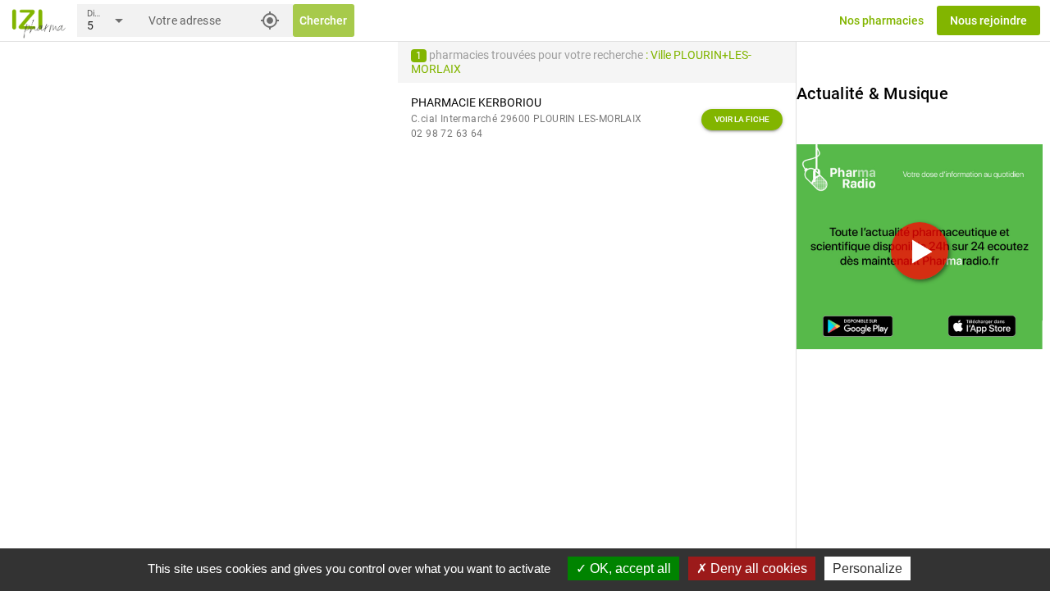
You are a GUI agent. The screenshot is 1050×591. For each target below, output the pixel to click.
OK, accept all (629, 568)
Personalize (867, 568)
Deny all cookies (757, 568)
